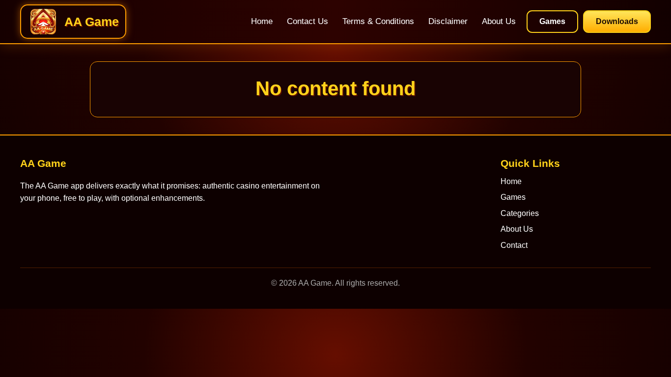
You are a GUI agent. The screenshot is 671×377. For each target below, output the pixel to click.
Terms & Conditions (378, 21)
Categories (520, 213)
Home (262, 21)
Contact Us (307, 21)
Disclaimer (448, 21)
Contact (514, 245)
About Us (499, 21)
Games (552, 21)
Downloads (617, 21)
